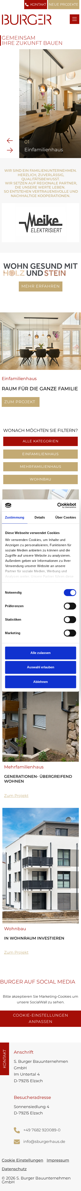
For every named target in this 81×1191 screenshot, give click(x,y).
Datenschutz (14, 1169)
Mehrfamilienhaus (40, 467)
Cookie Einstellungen (22, 1160)
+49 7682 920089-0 (41, 1130)
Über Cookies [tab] (65, 517)
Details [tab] (40, 517)
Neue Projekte (63, 4)
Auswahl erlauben (40, 667)
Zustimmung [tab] (14, 517)
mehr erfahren (40, 286)
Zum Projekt (22, 403)
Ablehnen (40, 682)
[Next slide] (10, 150)
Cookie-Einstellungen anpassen (40, 1018)
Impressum (58, 1160)
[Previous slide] (10, 140)
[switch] (70, 606)
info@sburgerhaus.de (44, 1141)
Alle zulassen (40, 653)
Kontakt (38, 4)
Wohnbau (40, 479)
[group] (50, 103)
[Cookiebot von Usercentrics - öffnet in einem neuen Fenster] (57, 505)
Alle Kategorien (41, 441)
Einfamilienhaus (40, 454)
